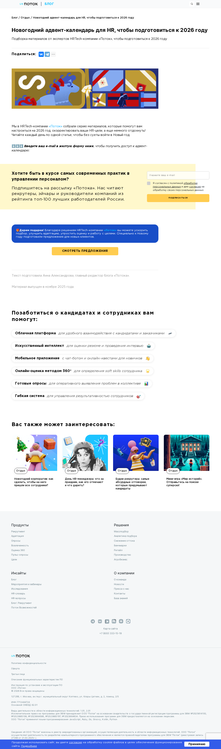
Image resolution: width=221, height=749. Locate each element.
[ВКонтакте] (41, 54)
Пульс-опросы (19, 554)
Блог (15, 18)
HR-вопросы (18, 598)
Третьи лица (18, 674)
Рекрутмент (18, 531)
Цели (14, 559)
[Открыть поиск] (191, 3)
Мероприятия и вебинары (26, 584)
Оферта (15, 668)
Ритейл (118, 550)
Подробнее (29, 746)
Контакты (119, 593)
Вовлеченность (20, 545)
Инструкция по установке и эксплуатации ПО (36, 685)
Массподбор (121, 531)
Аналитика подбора (125, 535)
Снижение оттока (124, 540)
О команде (120, 579)
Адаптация (17, 535)
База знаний (121, 598)
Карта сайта (110, 628)
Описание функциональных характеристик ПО (37, 679)
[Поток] (29, 4)
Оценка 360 (18, 550)
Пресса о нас (121, 588)
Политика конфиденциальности (28, 663)
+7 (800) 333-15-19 (110, 633)
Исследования (19, 588)
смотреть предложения (85, 251)
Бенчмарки (120, 545)
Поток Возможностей (24, 607)
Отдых (25, 18)
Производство (122, 554)
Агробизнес (120, 559)
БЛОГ (49, 4)
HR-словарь (18, 593)
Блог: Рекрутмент (21, 602)
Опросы (15, 540)
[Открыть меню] (197, 4)
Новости (119, 584)
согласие (195, 187)
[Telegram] (47, 54)
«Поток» (55, 126)
